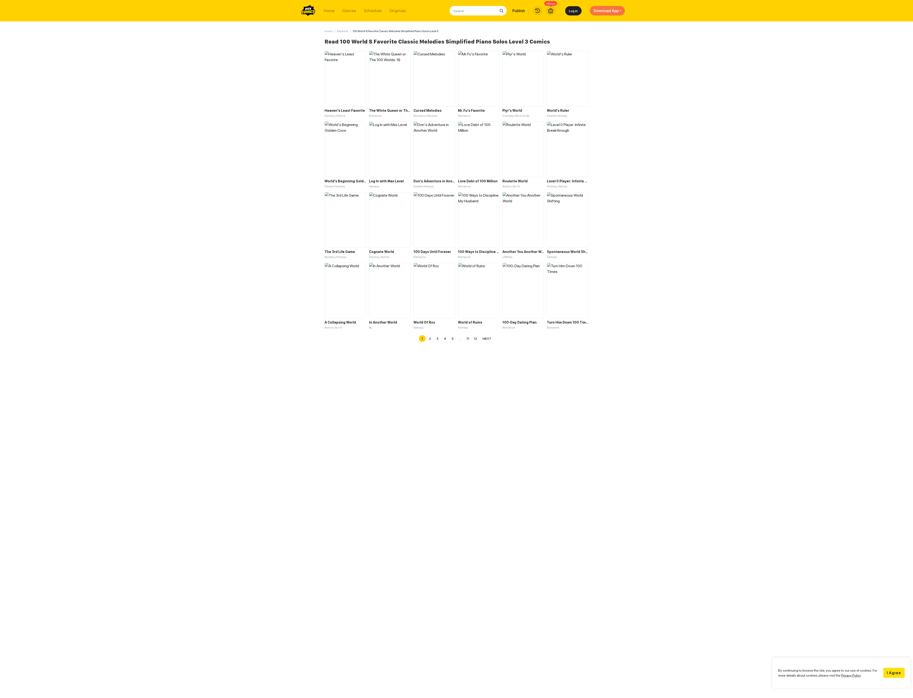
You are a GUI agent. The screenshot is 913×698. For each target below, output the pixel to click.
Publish (518, 11)
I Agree (894, 673)
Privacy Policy (851, 675)
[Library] (537, 10)
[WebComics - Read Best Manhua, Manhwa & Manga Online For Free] (308, 11)
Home (329, 11)
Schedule (373, 11)
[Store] (550, 10)
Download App (606, 11)
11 (467, 338)
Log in (573, 11)
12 (475, 338)
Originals (397, 11)
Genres (349, 11)
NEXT (487, 338)
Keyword (342, 31)
